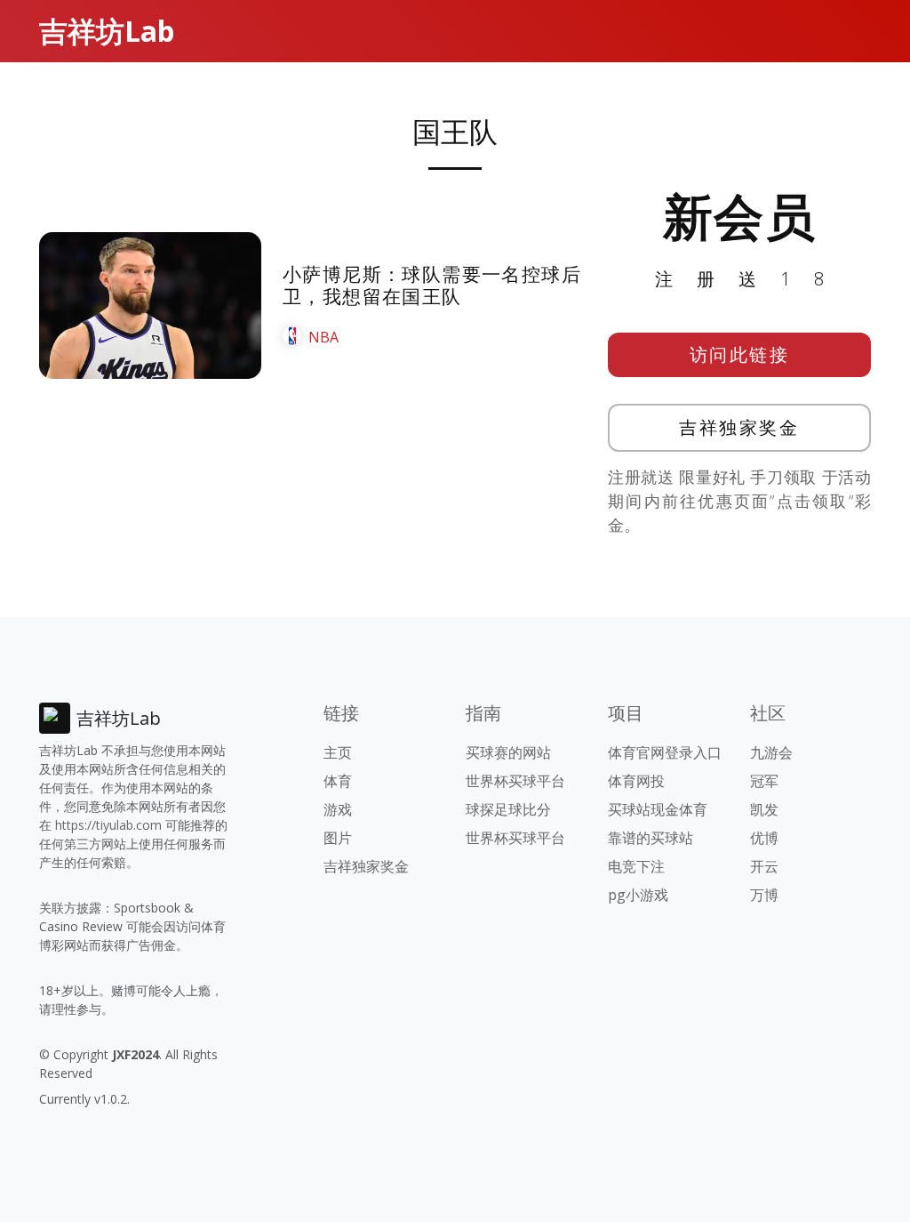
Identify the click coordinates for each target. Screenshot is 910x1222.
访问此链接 (740, 354)
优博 (764, 838)
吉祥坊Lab (106, 31)
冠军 (764, 781)
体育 (337, 781)
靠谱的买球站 (650, 838)
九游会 (771, 752)
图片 (337, 838)
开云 (764, 866)
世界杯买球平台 (515, 781)
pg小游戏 (638, 894)
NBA (323, 337)
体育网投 (636, 781)
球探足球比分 (508, 809)
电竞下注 (636, 866)
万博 (764, 894)
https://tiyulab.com (108, 824)
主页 (337, 752)
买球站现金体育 (657, 809)
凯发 (764, 809)
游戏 (337, 809)
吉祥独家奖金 (739, 427)
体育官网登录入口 (665, 752)
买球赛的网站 (508, 752)
